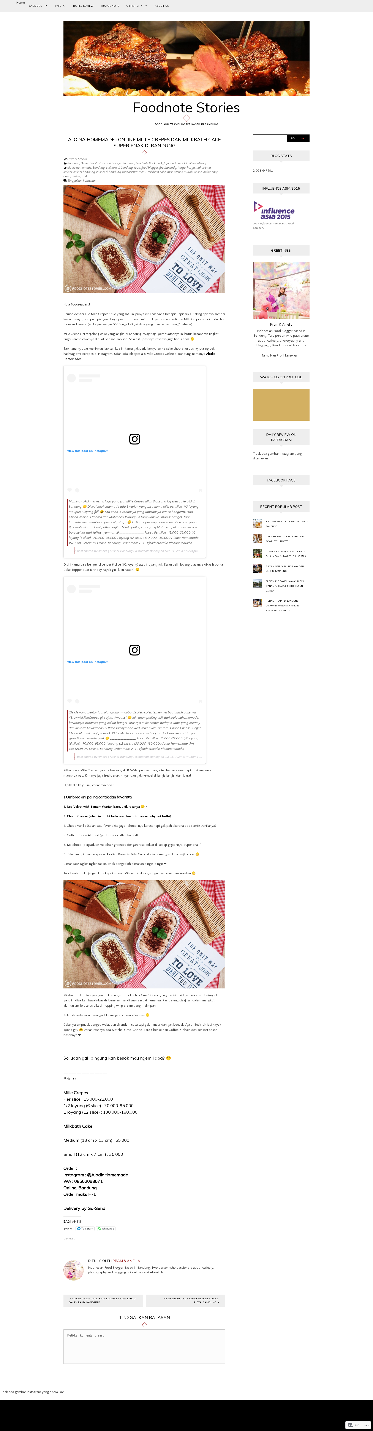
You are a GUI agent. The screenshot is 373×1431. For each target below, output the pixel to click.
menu (142, 172)
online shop (210, 172)
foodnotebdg (167, 168)
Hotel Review (83, 6)
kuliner (67, 172)
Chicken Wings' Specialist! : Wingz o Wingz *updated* (287, 539)
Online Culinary (196, 163)
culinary (111, 168)
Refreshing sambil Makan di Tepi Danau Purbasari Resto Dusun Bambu (285, 586)
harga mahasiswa (199, 168)
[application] (281, 405)
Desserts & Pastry (92, 163)
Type (58, 6)
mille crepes (175, 172)
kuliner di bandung (108, 172)
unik (84, 176)
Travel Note (110, 6)
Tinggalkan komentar (82, 180)
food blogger (149, 168)
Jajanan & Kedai (174, 163)
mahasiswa (130, 172)
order (66, 176)
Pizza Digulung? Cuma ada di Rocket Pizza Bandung (191, 1300)
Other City (134, 6)
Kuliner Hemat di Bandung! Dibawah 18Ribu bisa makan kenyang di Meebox (282, 606)
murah (188, 172)
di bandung (125, 168)
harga (182, 168)
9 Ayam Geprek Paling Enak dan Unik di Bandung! (285, 568)
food (137, 168)
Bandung (36, 6)
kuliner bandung (84, 172)
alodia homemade (79, 168)
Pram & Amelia (77, 159)
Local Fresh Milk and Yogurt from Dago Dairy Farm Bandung (102, 1300)
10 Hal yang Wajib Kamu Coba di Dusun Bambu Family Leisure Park (286, 554)
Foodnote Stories (186, 107)
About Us (162, 6)
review (76, 176)
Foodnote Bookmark (149, 163)
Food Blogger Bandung (119, 163)
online (198, 172)
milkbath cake (157, 172)
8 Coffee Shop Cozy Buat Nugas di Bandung (287, 524)
